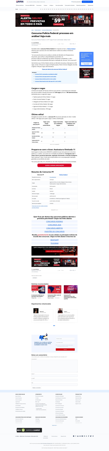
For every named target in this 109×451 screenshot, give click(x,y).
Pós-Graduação (58, 403)
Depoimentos (78, 396)
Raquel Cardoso (51, 297)
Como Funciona (18, 398)
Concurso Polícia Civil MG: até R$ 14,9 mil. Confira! (45, 79)
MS (63, 9)
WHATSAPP (54, 240)
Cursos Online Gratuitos (60, 415)
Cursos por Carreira (59, 407)
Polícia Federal (38, 30)
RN (78, 9)
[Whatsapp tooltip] (86, 436)
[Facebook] (88, 436)
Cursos (45, 5)
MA (58, 9)
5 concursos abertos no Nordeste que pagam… (37, 295)
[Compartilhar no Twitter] (71, 44)
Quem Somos (18, 396)
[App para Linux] (75, 436)
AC (40, 9)
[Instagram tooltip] (84, 436)
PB (69, 9)
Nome (33, 373)
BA (48, 9)
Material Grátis (78, 398)
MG (61, 9)
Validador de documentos (20, 403)
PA (67, 9)
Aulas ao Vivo (78, 399)
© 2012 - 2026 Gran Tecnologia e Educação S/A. (26, 436)
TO (92, 9)
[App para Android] (80, 436)
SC (86, 9)
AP (46, 9)
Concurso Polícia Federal (47, 30)
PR (74, 9)
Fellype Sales (33, 297)
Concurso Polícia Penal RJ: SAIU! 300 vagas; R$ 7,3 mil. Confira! (48, 81)
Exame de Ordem (58, 399)
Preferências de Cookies (20, 411)
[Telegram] (93, 436)
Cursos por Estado (59, 409)
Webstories (90, 5)
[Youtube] (82, 436)
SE (88, 9)
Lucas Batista (36, 42)
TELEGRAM (54, 243)
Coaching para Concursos (60, 398)
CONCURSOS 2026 (54, 225)
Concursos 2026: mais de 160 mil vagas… (54, 295)
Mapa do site (63, 436)
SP (90, 9)
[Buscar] (27, 2)
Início (32, 30)
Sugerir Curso (78, 403)
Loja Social (17, 401)
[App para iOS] (78, 436)
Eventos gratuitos (77, 1)
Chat (37, 398)
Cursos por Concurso (59, 405)
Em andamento (53, 177)
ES (54, 9)
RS (84, 9)
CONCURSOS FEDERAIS (54, 221)
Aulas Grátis (77, 401)
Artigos (51, 5)
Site (32, 382)
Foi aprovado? (41, 409)
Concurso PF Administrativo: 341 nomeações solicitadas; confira (70, 296)
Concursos (38, 5)
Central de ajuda (39, 396)
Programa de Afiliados (19, 407)
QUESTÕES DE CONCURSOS (54, 231)
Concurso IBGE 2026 (30, 5)
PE (71, 9)
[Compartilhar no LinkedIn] (73, 44)
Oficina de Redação (59, 413)
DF (52, 9)
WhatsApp (38, 399)
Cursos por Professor (59, 411)
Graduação (57, 401)
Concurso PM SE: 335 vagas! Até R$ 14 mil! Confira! (45, 76)
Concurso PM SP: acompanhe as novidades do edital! (46, 74)
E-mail (33, 378)
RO (80, 9)
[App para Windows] (73, 436)
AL (42, 9)
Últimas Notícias (20, 5)
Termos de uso (54, 436)
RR (82, 9)
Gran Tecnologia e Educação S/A (46, 443)
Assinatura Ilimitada (87, 1)
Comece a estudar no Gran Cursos (54, 251)
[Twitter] (90, 436)
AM (44, 9)
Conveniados (18, 405)
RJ (76, 9)
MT (65, 9)
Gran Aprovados (59, 5)
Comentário (34, 359)
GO (56, 9)
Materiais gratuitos (80, 5)
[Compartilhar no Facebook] (70, 44)
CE (50, 9)
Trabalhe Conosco (19, 409)
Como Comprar (18, 399)
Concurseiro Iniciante (69, 5)
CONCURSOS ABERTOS (54, 228)
